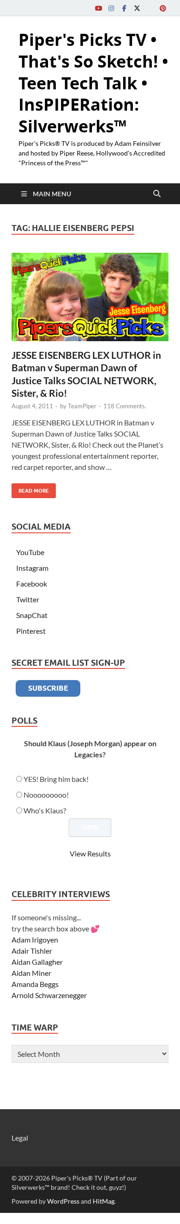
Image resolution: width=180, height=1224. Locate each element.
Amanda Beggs (35, 984)
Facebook (31, 583)
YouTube (30, 552)
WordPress (63, 1201)
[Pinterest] (162, 8)
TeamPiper (82, 406)
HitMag (103, 1201)
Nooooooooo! (46, 794)
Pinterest (31, 630)
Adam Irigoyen (35, 939)
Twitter (27, 599)
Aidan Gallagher (37, 961)
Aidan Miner (31, 972)
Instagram (32, 567)
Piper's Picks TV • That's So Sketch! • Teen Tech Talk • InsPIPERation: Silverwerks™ (93, 82)
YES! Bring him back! (56, 778)
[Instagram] (111, 8)
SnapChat (32, 615)
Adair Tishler (32, 950)
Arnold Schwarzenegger (49, 995)
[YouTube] (98, 8)
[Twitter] (137, 8)
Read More (30, 488)
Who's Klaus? (45, 810)
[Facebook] (124, 8)
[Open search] (157, 194)
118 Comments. (124, 406)
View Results (90, 853)
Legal (20, 1137)
